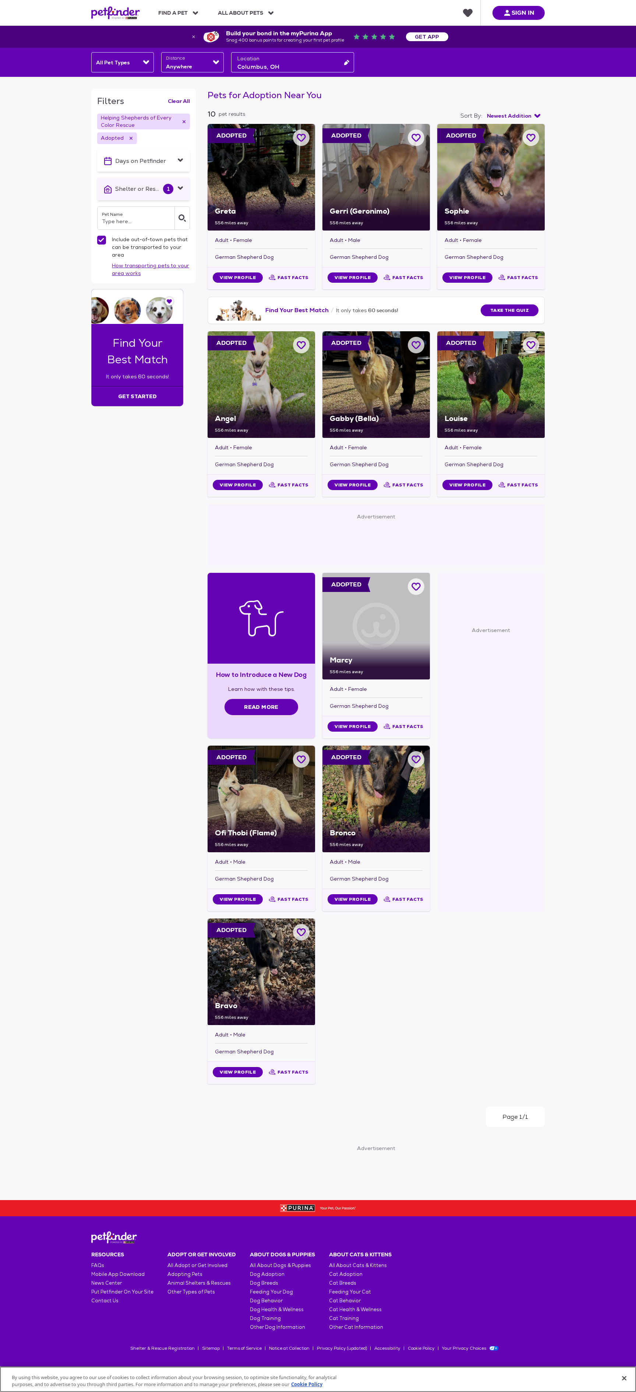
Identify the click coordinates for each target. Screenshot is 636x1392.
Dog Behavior (266, 1301)
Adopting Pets (184, 1274)
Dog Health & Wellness (277, 1309)
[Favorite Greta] (301, 138)
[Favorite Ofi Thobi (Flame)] (301, 759)
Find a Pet (173, 13)
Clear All (179, 101)
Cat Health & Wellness (355, 1309)
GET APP (427, 36)
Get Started (137, 396)
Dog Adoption (267, 1274)
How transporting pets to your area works (150, 269)
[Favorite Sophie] (531, 138)
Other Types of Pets (191, 1292)
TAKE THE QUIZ (509, 310)
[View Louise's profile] (491, 384)
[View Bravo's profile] (261, 971)
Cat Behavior (345, 1301)
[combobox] (122, 62)
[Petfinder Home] (115, 13)
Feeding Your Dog (271, 1292)
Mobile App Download (118, 1274)
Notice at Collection (289, 1348)
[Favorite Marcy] (416, 586)
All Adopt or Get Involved (197, 1265)
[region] (318, 1379)
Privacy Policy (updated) (342, 1348)
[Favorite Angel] (301, 345)
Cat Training (344, 1318)
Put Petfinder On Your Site (122, 1292)
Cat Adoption (346, 1274)
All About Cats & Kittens (358, 1265)
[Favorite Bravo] (301, 932)
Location (248, 58)
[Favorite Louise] (531, 345)
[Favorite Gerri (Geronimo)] (416, 138)
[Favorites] (468, 13)
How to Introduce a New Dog (261, 674)
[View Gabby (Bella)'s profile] (376, 384)
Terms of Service (244, 1348)
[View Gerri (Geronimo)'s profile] (376, 177)
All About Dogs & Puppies (280, 1265)
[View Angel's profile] (261, 384)
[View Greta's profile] (261, 177)
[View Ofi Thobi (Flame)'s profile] (261, 799)
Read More (261, 707)
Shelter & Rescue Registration (162, 1348)
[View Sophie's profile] (491, 177)
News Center (106, 1283)
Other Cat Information (356, 1327)
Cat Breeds (342, 1283)
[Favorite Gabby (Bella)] (416, 345)
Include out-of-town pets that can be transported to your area (150, 247)
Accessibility (387, 1348)
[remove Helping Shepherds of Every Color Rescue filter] (184, 122)
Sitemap (211, 1348)
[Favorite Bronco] (416, 759)
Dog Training (265, 1318)
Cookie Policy (421, 1348)
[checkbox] (101, 240)
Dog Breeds (264, 1283)
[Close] (624, 1378)
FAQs (97, 1265)
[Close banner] (193, 37)
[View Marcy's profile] (376, 626)
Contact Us (105, 1301)
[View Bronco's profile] (376, 799)
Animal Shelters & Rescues (199, 1283)
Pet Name (112, 214)
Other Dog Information (277, 1327)
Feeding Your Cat (350, 1292)
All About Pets (240, 13)
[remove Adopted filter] (131, 138)
